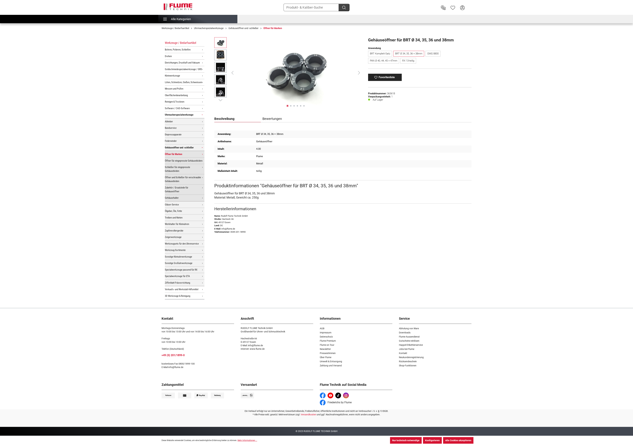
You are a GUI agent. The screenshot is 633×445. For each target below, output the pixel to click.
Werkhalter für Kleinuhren (177, 224)
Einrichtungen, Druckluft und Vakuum (182, 62)
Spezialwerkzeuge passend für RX (181, 269)
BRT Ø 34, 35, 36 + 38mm (408, 53)
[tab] (237, 118)
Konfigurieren (432, 440)
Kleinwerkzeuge (172, 75)
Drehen (168, 56)
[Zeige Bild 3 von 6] (294, 106)
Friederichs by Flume (339, 402)
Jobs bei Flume (406, 349)
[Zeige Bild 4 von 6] (297, 106)
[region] (288, 72)
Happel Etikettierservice (411, 345)
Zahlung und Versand (331, 365)
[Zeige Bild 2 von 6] (290, 106)
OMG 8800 (433, 53)
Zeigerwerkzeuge (173, 237)
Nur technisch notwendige (406, 440)
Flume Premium (328, 340)
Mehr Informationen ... (247, 440)
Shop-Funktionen (407, 365)
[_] (295, 72)
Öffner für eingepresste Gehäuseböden (183, 160)
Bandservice (171, 127)
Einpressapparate (173, 134)
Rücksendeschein (408, 361)
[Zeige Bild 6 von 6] (304, 106)
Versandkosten (308, 414)
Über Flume (325, 357)
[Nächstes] (359, 72)
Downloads (404, 332)
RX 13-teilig (408, 60)
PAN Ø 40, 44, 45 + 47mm (383, 60)
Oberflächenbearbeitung (176, 95)
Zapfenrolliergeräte (174, 230)
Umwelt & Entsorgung (331, 361)
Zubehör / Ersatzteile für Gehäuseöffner (176, 189)
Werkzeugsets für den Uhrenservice (182, 243)
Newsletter (325, 349)
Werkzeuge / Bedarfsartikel (180, 43)
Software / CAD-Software (177, 108)
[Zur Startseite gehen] (178, 6)
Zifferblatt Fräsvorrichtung (177, 282)
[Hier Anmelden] (462, 7)
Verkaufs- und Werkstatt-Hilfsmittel (181, 289)
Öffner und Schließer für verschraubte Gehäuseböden (183, 179)
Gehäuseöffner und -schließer (179, 147)
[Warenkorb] (469, 5)
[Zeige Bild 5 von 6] (300, 106)
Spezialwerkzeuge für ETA (177, 276)
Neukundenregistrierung (411, 357)
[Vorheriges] (232, 72)
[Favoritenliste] (453, 7)
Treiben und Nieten (173, 217)
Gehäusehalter (172, 197)
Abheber (169, 121)
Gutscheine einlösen (409, 340)
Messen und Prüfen (174, 88)
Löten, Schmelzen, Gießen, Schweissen (183, 82)
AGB (322, 328)
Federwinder (171, 140)
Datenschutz (326, 336)
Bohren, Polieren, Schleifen (178, 49)
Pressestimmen (328, 353)
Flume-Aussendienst (409, 336)
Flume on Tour (327, 345)
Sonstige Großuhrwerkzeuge (178, 263)
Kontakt (403, 353)
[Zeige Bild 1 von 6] (287, 106)
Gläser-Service (172, 204)
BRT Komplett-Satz (380, 53)
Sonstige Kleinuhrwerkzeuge (178, 256)
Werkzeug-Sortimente (175, 250)
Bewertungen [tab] (272, 119)
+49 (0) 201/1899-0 (173, 355)
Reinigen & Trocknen (174, 101)
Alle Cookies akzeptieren (458, 440)
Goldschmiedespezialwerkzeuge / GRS (183, 69)
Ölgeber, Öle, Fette (173, 211)
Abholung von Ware (409, 328)
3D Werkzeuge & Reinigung (177, 295)
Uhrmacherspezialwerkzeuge (179, 114)
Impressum (325, 332)
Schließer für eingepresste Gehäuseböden (177, 169)
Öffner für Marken (173, 154)
